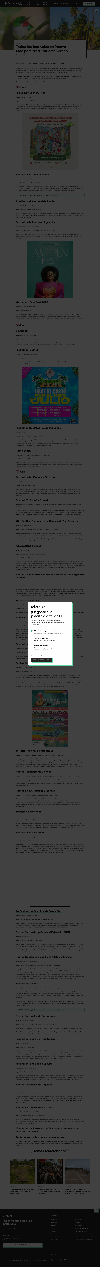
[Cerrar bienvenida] (69, 605)
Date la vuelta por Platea (41, 660)
